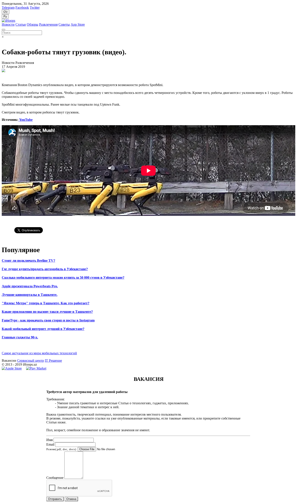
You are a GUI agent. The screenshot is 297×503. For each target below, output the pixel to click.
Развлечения (48, 24)
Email (50, 444)
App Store (78, 24)
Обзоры (32, 24)
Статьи (20, 24)
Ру (5, 16)
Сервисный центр (30, 360)
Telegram (8, 7)
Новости (8, 24)
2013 (8, 364)
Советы (64, 24)
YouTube (25, 120)
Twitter (35, 7)
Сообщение (54, 478)
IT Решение (53, 360)
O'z (5, 11)
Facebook (22, 7)
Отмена (71, 499)
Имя (49, 440)
